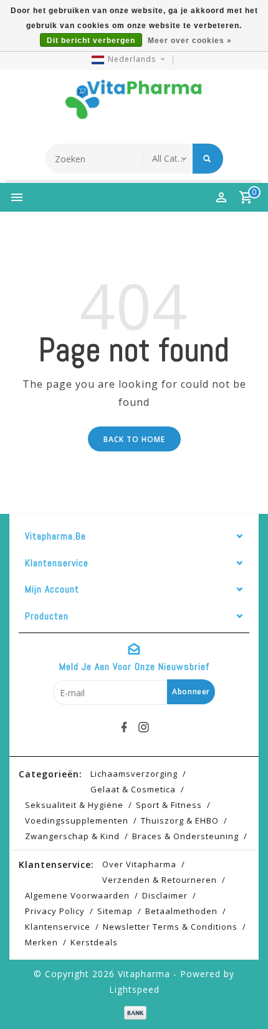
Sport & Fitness (169, 804)
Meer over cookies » (190, 40)
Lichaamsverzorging (134, 773)
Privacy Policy (55, 911)
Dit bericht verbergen (91, 40)
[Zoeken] (208, 159)
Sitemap (115, 911)
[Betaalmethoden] (134, 1012)
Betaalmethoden (181, 911)
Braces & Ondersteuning (185, 836)
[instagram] (144, 727)
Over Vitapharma (139, 864)
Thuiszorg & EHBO (180, 820)
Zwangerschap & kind (72, 836)
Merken (41, 942)
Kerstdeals (94, 942)
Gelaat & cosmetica (133, 789)
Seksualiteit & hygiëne (74, 804)
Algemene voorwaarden (77, 895)
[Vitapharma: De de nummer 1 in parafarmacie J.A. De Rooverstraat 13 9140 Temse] (134, 103)
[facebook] (125, 727)
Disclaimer (165, 895)
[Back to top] (243, 997)
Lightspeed (134, 989)
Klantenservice (57, 926)
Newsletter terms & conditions (170, 926)
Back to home (134, 439)
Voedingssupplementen (76, 820)
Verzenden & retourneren (159, 879)
